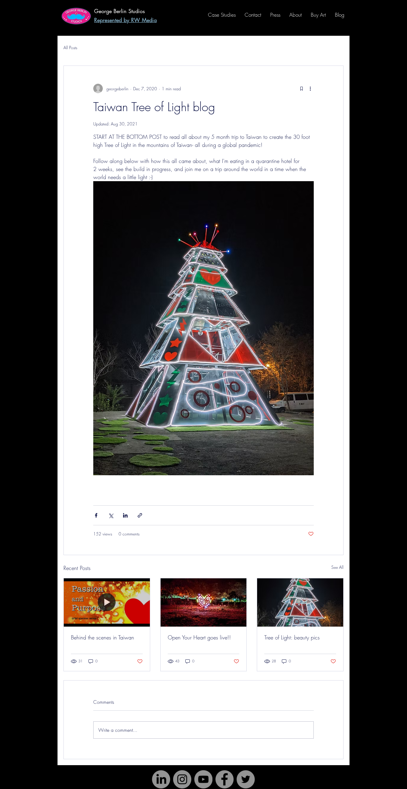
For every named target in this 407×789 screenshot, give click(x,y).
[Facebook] (224, 779)
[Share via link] (140, 515)
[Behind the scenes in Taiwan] (107, 602)
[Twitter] (246, 779)
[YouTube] (203, 779)
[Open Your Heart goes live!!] (204, 602)
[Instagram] (182, 779)
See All (337, 567)
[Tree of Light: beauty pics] (300, 602)
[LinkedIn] (161, 779)
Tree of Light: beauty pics (292, 637)
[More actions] (310, 88)
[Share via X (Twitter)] (111, 515)
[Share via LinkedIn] (125, 515)
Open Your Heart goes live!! (199, 637)
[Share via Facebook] (96, 515)
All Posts (70, 47)
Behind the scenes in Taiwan (102, 637)
